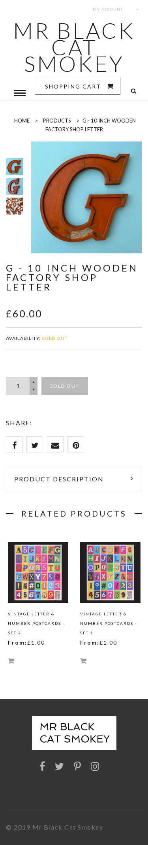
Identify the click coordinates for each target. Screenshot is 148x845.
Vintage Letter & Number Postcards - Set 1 (108, 623)
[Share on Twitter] (34, 444)
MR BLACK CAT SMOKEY (74, 47)
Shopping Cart (74, 86)
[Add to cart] (11, 660)
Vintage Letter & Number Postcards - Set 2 (36, 623)
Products (57, 120)
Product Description (59, 479)
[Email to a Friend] (55, 444)
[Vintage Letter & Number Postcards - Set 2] (38, 572)
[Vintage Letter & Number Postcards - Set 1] (110, 572)
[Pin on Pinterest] (75, 444)
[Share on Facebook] (14, 444)
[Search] (133, 91)
